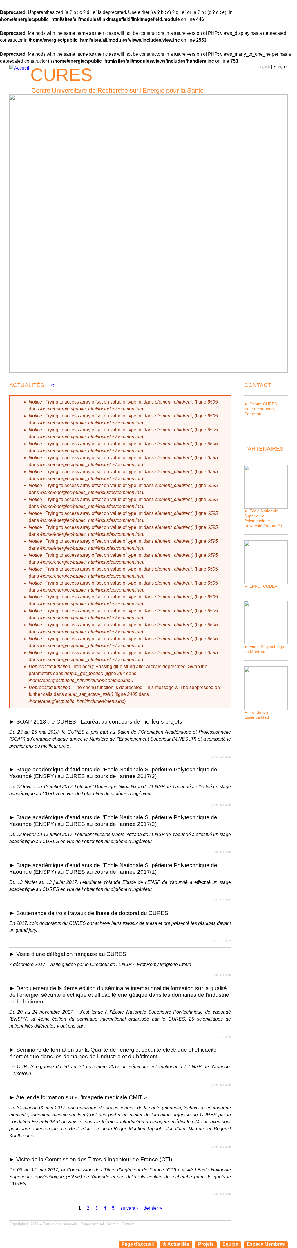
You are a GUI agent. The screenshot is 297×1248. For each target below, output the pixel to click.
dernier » (153, 1208)
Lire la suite (221, 756)
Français (280, 66)
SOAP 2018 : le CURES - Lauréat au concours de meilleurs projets (99, 722)
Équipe (230, 1244)
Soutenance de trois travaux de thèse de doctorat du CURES (92, 913)
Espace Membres (266, 1244)
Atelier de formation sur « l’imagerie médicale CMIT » (81, 1097)
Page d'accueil (92, 1224)
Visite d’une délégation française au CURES (71, 954)
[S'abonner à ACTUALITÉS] (53, 385)
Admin (113, 1224)
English (264, 66)
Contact (128, 1224)
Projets (206, 1244)
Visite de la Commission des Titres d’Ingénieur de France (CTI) (94, 1159)
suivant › (129, 1208)
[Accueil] (19, 68)
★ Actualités (175, 1244)
